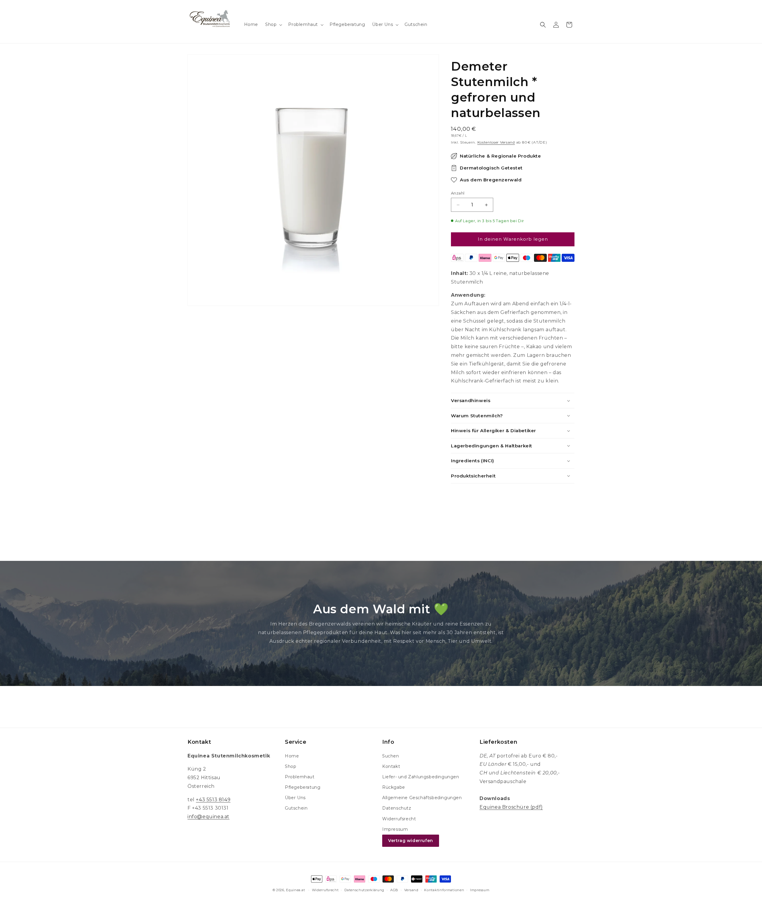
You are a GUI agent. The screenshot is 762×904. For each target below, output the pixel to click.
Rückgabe (393, 787)
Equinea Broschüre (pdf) (511, 807)
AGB (394, 890)
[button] (273, 24)
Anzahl (457, 193)
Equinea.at (295, 890)
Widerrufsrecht (399, 818)
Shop (290, 766)
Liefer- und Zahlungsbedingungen (420, 776)
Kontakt (391, 766)
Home (292, 756)
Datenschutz (396, 808)
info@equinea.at (208, 816)
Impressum (395, 829)
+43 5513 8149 (213, 799)
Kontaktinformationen (444, 890)
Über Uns (295, 797)
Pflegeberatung (302, 787)
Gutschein (296, 808)
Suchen (390, 756)
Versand (411, 890)
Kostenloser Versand (496, 142)
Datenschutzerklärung (364, 890)
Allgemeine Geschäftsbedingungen (422, 797)
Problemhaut (300, 776)
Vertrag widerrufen (410, 840)
